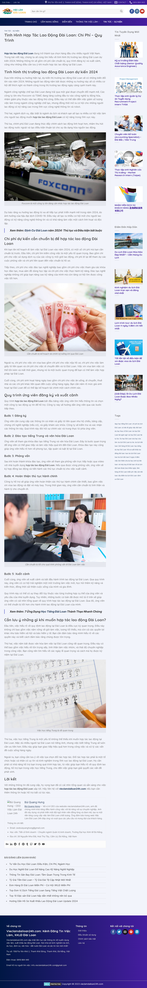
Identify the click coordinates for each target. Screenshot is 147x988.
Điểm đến (67, 21)
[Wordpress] (39, 844)
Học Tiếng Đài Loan (53, 611)
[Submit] (121, 11)
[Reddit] (15, 844)
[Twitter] (35, 844)
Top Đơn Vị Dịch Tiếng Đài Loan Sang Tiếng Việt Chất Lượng (42, 890)
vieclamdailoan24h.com (72, 788)
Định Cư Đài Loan (36, 230)
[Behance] (7, 844)
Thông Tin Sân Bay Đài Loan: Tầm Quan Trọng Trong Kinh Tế (42, 874)
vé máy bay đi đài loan (126, 464)
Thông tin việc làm (87, 21)
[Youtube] (43, 844)
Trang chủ (31, 21)
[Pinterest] (23, 844)
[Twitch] (31, 844)
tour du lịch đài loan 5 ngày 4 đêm (127, 457)
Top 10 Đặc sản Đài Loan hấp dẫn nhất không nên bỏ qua (40, 895)
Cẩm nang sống (49, 21)
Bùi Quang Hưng (32, 806)
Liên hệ (16, 2)
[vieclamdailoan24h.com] (14, 11)
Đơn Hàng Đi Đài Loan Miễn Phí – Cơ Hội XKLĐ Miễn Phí (39, 885)
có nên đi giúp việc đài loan (132, 428)
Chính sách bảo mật (87, 939)
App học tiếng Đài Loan (123, 424)
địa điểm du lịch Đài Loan (127, 476)
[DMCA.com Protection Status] (52, 984)
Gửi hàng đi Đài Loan (126, 446)
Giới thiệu (6, 2)
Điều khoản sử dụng (87, 935)
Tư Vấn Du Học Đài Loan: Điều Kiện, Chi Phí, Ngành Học (39, 864)
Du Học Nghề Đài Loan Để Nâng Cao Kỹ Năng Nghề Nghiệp (41, 869)
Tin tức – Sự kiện (112, 21)
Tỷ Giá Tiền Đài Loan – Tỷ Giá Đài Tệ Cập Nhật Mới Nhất (40, 879)
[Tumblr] (27, 844)
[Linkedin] (11, 844)
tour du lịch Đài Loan (132, 453)
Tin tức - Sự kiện (11, 31)
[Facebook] (19, 844)
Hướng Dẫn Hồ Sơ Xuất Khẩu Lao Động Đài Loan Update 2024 (43, 901)
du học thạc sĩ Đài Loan (123, 431)
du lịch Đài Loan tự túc (126, 442)
